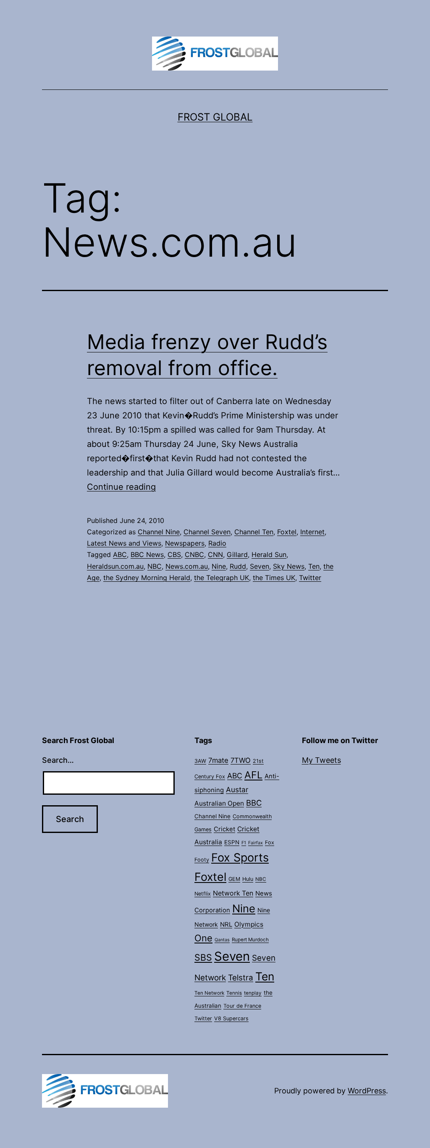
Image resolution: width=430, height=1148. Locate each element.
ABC (120, 554)
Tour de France (242, 1006)
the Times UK (274, 577)
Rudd (238, 566)
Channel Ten (253, 532)
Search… (58, 760)
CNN (215, 554)
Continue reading (121, 487)
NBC (154, 566)
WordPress (367, 1090)
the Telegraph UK (221, 577)
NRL (226, 924)
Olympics (248, 924)
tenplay (253, 993)
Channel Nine (159, 532)
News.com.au (186, 566)
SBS (203, 957)
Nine (219, 566)
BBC (254, 802)
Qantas (222, 940)
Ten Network (209, 993)
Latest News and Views (124, 543)
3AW (200, 761)
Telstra (240, 977)
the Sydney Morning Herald (146, 577)
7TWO (241, 760)
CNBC (194, 554)
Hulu (247, 879)
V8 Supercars (231, 1018)
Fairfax (255, 843)
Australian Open (219, 803)
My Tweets (321, 760)
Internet (312, 532)
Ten (314, 566)
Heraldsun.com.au (115, 566)
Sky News (288, 566)
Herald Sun (269, 554)
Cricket (224, 829)
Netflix (202, 894)
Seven (259, 566)
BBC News (147, 554)
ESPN (231, 842)
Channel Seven (207, 532)
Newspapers (185, 543)
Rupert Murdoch (250, 940)
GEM (234, 879)
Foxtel (286, 532)
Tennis (234, 993)
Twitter (310, 577)
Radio (217, 543)
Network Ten (233, 893)
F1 (243, 843)
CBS (174, 554)
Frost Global (215, 117)
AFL (253, 775)
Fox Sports (240, 857)
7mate (218, 760)
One (203, 938)
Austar (237, 789)
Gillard (237, 554)
